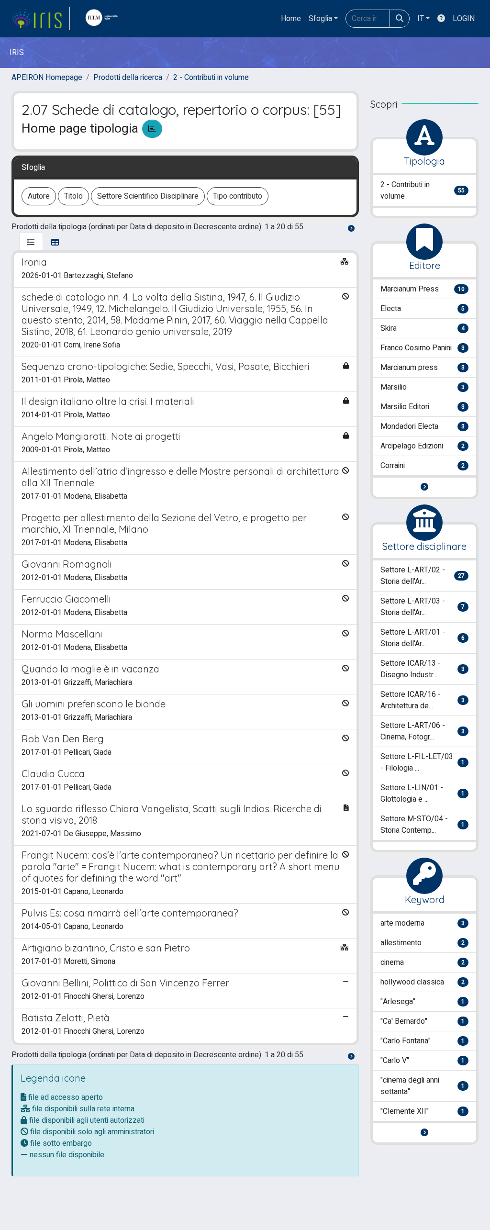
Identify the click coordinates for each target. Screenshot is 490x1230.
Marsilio (422, 387)
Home (291, 18)
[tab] (31, 243)
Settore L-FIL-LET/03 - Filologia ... (422, 762)
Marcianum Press (422, 289)
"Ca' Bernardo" (422, 1021)
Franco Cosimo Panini (422, 348)
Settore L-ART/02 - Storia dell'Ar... (422, 575)
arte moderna (422, 923)
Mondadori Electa (422, 426)
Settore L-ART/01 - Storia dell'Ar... (422, 637)
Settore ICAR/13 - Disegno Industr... (422, 669)
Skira (422, 328)
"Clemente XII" (422, 1111)
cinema (422, 962)
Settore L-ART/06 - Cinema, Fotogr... (422, 731)
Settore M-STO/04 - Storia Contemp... (422, 824)
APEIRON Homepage (46, 77)
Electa (422, 308)
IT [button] (420, 18)
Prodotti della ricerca (127, 77)
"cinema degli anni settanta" (422, 1085)
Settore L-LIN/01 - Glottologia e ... (422, 793)
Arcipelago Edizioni (422, 446)
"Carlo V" (422, 1060)
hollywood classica (422, 982)
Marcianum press (422, 367)
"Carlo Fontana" (422, 1041)
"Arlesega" (422, 1001)
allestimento (422, 943)
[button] (424, 487)
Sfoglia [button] (320, 18)
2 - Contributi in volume (211, 77)
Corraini (422, 465)
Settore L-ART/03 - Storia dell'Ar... (422, 606)
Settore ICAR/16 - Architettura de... (422, 700)
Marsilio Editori (422, 407)
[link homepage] (40, 18)
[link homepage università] (104, 18)
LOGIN (464, 18)
